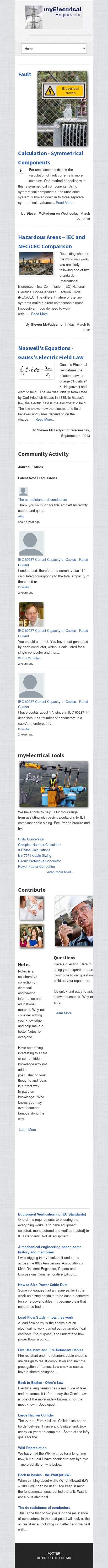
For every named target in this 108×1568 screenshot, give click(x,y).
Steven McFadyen (29, 658)
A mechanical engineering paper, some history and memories (50, 1249)
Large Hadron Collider (36, 1415)
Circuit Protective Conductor (39, 860)
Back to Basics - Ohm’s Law (40, 1382)
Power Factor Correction (36, 866)
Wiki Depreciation (32, 1447)
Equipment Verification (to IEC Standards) (52, 1214)
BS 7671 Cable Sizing (34, 855)
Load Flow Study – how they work (45, 1317)
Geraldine (24, 587)
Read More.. (65, 202)
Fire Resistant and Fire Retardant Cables (50, 1349)
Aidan (21, 516)
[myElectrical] (54, 16)
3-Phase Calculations (34, 849)
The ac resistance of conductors (43, 499)
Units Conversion (31, 838)
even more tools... (61, 871)
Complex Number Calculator (39, 844)
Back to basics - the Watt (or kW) (44, 1474)
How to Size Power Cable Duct (42, 1284)
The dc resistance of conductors (44, 1507)
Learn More (27, 1129)
